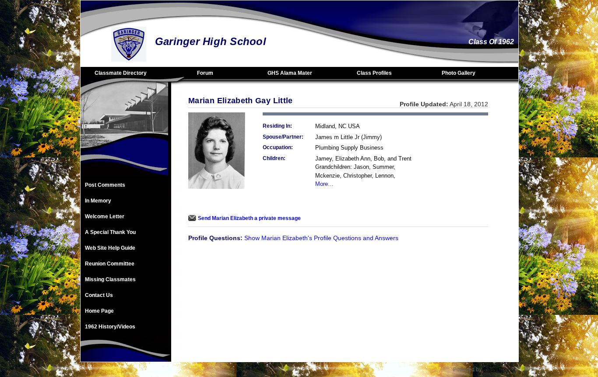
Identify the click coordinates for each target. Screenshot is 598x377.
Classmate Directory (121, 73)
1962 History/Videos (110, 327)
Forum (205, 73)
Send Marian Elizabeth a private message (249, 218)
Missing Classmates (110, 279)
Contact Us (99, 295)
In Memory (98, 201)
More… (324, 184)
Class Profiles (374, 73)
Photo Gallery (458, 73)
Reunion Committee (109, 264)
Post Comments (105, 185)
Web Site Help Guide (110, 248)
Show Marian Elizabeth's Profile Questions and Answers (321, 237)
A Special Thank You (110, 232)
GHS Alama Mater (289, 73)
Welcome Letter (104, 216)
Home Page (99, 311)
